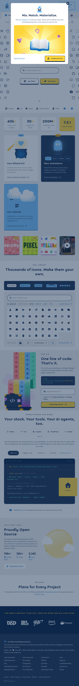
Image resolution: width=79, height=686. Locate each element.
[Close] (67, 3)
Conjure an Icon (57, 58)
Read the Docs (19, 58)
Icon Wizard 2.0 (25, 20)
